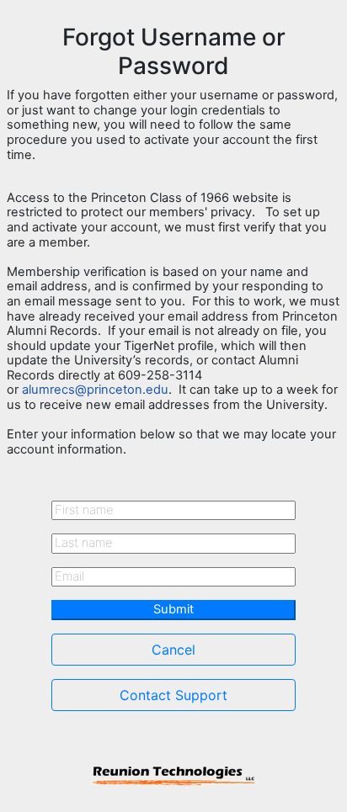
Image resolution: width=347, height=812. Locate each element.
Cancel (173, 649)
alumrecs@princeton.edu (95, 389)
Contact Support (173, 695)
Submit (173, 609)
